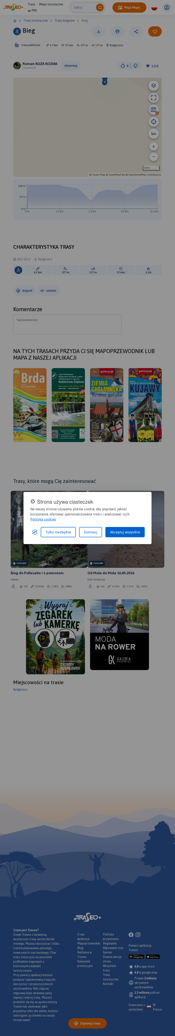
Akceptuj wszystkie (125, 532)
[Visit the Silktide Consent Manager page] (34, 532)
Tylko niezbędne (58, 532)
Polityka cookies (43, 519)
